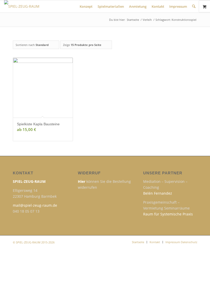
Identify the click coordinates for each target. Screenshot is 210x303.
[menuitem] (86, 6)
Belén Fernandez (157, 193)
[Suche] (194, 6)
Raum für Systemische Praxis (168, 214)
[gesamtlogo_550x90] (55, 6)
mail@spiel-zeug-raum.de (35, 205)
